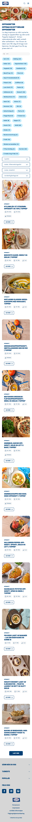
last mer (16, 753)
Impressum (16, 808)
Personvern (16, 805)
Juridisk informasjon (16, 810)
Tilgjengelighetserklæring (16, 813)
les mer (8, 222)
